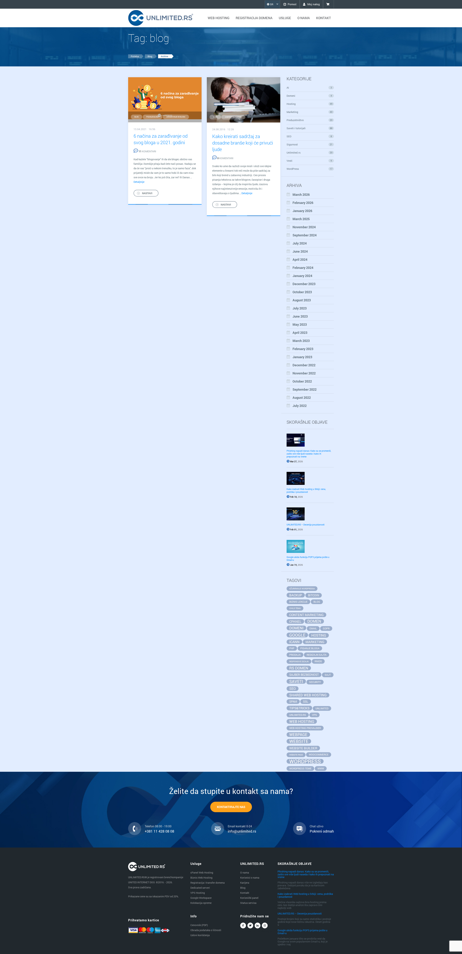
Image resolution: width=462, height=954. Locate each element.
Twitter (250, 925)
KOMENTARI (147, 151)
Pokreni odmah (322, 831)
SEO (309, 136)
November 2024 (304, 227)
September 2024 (305, 235)
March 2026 (301, 194)
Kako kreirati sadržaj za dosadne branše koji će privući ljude (242, 142)
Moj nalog (313, 4)
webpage (298, 734)
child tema (295, 608)
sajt (328, 674)
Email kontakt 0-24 (240, 826)
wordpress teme (300, 768)
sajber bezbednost (304, 674)
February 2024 (303, 267)
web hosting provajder (305, 728)
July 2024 (300, 243)
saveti (296, 681)
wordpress (305, 761)
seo (292, 688)
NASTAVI (147, 193)
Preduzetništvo (310, 120)
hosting (318, 635)
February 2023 (303, 349)
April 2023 (300, 332)
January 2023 (302, 357)
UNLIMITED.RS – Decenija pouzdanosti (305, 524)
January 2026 (302, 211)
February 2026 (303, 202)
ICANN (294, 641)
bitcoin (313, 595)
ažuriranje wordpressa (302, 588)
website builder (303, 748)
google (297, 635)
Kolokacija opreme (201, 903)
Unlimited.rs (310, 152)
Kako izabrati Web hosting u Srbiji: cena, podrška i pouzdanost (306, 490)
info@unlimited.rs (242, 831)
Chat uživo (316, 826)
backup (295, 595)
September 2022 (305, 389)
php (291, 648)
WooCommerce (318, 754)
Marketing (310, 112)
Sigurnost (310, 144)
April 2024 (300, 259)
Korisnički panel (249, 898)
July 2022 (300, 405)
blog (136, 117)
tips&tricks (299, 708)
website (298, 741)
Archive (164, 56)
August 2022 (302, 397)
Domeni (309, 95)
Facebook (243, 925)
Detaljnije (139, 182)
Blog (150, 56)
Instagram (265, 925)
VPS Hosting (197, 892)
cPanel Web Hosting (201, 872)
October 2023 (302, 292)
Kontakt (323, 18)
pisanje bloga (152, 117)
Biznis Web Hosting (201, 877)
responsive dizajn (299, 661)
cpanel (295, 621)
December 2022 (304, 365)
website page (296, 755)
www (320, 768)
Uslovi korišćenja (200, 935)
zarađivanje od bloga (175, 117)
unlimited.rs (297, 715)
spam (293, 701)
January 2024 (302, 276)
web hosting (301, 721)
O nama (303, 18)
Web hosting (218, 18)
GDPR (326, 628)
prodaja (295, 654)
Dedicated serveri (200, 887)
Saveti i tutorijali (310, 128)
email (313, 628)
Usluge (285, 18)
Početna (135, 56)
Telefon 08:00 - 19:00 (158, 826)
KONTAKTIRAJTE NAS (231, 807)
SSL (305, 701)
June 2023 (300, 316)
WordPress (310, 169)
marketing (315, 642)
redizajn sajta (316, 654)
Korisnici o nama (249, 877)
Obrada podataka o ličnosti (205, 930)
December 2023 (304, 284)
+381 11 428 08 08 (159, 831)
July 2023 (300, 308)
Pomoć (292, 4)
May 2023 (300, 324)
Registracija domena (254, 18)
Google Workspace (201, 898)
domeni (296, 628)
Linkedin (257, 925)
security (315, 682)
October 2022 (302, 381)
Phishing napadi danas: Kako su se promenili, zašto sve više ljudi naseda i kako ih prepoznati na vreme (309, 453)
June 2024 (300, 251)
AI (309, 87)
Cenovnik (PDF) (199, 925)
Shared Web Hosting (308, 695)
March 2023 (301, 341)
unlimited (321, 708)
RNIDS (318, 661)
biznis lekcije (298, 601)
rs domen (298, 668)
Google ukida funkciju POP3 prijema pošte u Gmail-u (302, 932)
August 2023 (302, 300)
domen (314, 621)
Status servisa (248, 903)
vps (314, 715)
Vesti (309, 160)
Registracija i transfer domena (207, 882)
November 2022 (304, 373)
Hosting (310, 104)
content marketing (233, 117)
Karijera (244, 882)
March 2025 (301, 219)
